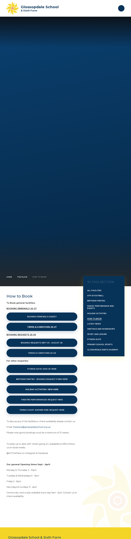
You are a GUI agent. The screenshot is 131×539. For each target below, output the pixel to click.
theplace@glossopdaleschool (28, 427)
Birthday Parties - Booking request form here (42, 379)
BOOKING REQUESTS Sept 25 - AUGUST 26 (42, 343)
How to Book (39, 277)
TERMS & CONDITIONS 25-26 (42, 353)
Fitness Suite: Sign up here (41, 369)
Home (9, 277)
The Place (22, 277)
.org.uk (47, 427)
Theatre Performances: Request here (42, 400)
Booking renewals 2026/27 (41, 316)
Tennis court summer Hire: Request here (41, 410)
